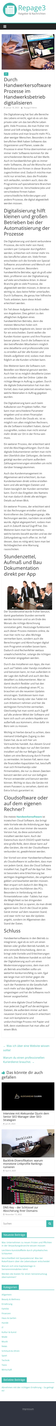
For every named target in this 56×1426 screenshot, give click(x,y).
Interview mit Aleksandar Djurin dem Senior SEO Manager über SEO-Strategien (26, 1117)
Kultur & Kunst (9, 1332)
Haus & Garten (9, 1318)
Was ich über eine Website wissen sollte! (26, 1048)
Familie (5, 1308)
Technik (5, 1360)
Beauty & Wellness (11, 1299)
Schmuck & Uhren (11, 1350)
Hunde (5, 1322)
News (4, 1346)
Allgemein (7, 1294)
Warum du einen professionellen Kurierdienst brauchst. (24, 1060)
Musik (5, 1341)
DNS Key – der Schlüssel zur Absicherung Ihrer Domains (20, 1209)
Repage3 (32, 7)
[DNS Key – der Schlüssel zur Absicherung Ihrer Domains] (28, 1178)
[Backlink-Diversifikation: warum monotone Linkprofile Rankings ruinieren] (28, 1131)
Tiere (4, 1365)
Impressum (28, 1409)
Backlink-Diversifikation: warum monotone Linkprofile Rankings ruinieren (23, 1164)
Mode (4, 1336)
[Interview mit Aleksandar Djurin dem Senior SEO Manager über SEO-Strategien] (28, 1084)
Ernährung (7, 1304)
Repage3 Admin (30, 107)
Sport (4, 1355)
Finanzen (6, 1313)
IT (6, 74)
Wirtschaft (7, 1369)
